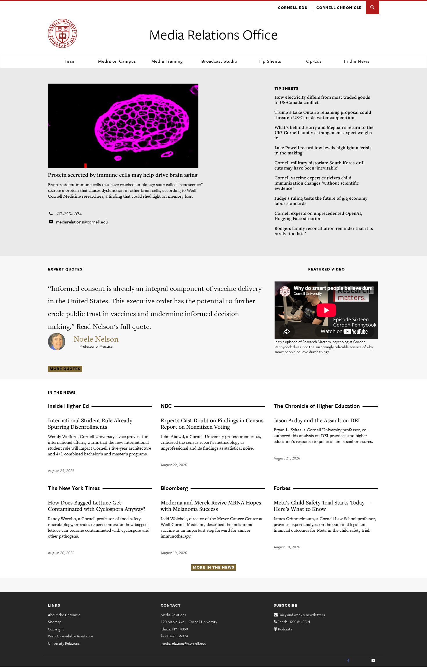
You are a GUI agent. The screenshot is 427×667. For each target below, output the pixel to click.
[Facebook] (348, 661)
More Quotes (65, 369)
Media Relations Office (213, 34)
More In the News (213, 567)
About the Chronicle (64, 615)
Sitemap (54, 622)
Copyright (56, 629)
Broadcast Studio (219, 61)
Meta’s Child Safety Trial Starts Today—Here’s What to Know (322, 506)
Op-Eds (314, 61)
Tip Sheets (270, 61)
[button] (372, 7)
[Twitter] (361, 661)
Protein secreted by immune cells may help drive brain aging (123, 175)
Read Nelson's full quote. (113, 326)
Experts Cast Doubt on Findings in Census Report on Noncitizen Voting (212, 423)
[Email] (373, 661)
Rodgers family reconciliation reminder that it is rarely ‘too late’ (323, 230)
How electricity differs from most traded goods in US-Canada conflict (322, 99)
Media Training (167, 61)
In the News (356, 61)
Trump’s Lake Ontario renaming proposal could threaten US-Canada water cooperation (322, 114)
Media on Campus (117, 61)
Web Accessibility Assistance (70, 636)
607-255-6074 (68, 213)
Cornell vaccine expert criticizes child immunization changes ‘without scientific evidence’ (316, 183)
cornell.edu (293, 7)
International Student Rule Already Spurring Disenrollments (90, 423)
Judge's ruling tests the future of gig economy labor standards (320, 200)
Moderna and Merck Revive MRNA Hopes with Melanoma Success (211, 506)
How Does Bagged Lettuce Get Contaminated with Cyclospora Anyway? (96, 506)
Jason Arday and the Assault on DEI (317, 420)
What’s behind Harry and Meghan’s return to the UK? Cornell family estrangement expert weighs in (324, 132)
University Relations (64, 643)
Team (70, 61)
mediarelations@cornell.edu (82, 222)
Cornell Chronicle (339, 7)
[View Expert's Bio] (57, 341)
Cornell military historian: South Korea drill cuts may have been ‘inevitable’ (319, 165)
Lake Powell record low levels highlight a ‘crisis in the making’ (323, 150)
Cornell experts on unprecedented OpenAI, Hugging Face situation (318, 215)
